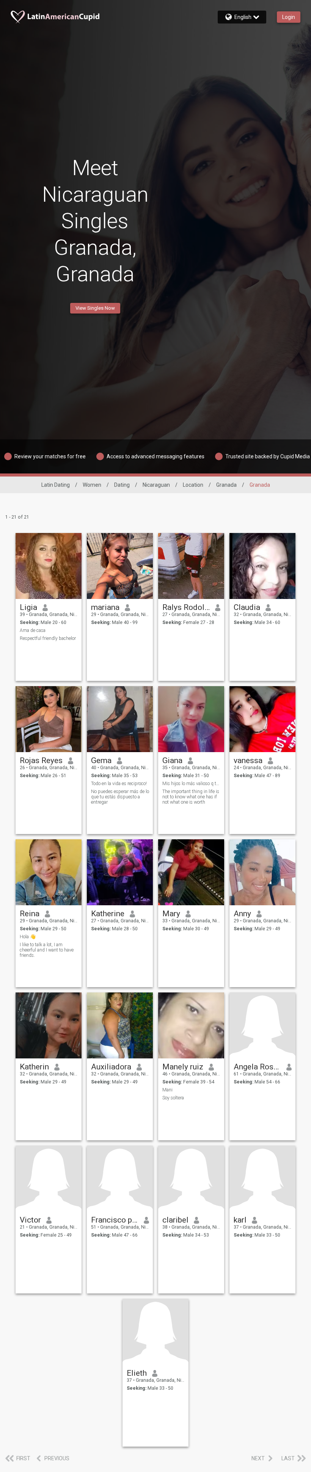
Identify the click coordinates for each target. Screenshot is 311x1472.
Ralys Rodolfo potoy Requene (186, 607)
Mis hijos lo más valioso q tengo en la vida (191, 783)
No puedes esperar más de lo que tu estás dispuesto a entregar (120, 797)
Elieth (137, 1373)
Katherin (34, 1066)
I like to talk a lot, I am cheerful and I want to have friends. (47, 950)
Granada (226, 485)
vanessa (248, 760)
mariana (105, 607)
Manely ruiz (182, 1066)
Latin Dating (55, 485)
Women (92, 485)
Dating (122, 485)
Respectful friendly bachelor (48, 638)
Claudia (247, 607)
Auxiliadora (111, 1066)
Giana (172, 760)
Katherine (107, 913)
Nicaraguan (156, 485)
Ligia (28, 607)
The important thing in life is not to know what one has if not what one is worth (190, 797)
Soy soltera (173, 1097)
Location (193, 485)
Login (288, 17)
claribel (175, 1219)
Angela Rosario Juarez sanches (257, 1066)
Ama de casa (33, 630)
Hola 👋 (28, 936)
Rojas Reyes (41, 760)
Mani (167, 1090)
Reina (29, 913)
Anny (242, 913)
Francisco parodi (114, 1219)
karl (240, 1219)
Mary (171, 913)
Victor (30, 1219)
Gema (101, 760)
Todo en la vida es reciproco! (119, 783)
